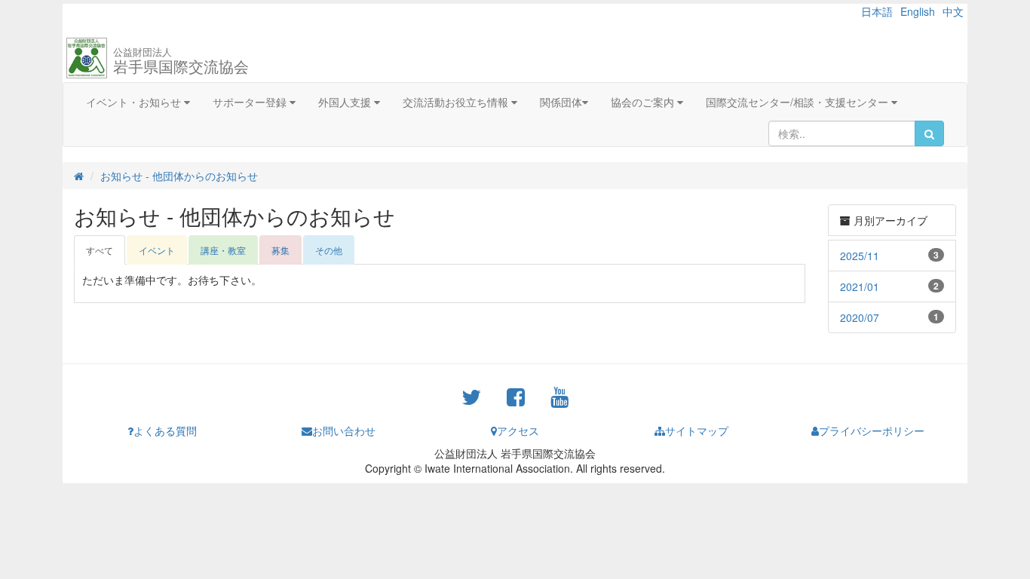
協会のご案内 (644, 101)
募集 (280, 250)
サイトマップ (696, 430)
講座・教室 (223, 250)
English (917, 11)
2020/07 (859, 317)
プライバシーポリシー (871, 430)
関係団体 (561, 101)
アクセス (518, 430)
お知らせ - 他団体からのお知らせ (179, 175)
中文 (953, 11)
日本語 (877, 11)
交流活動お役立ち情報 (457, 101)
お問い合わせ (344, 430)
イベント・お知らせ (135, 101)
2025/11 (859, 255)
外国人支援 (346, 101)
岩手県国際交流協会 (181, 60)
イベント (157, 250)
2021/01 (859, 286)
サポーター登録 (251, 101)
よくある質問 (165, 430)
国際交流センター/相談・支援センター (798, 101)
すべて (99, 250)
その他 (328, 250)
